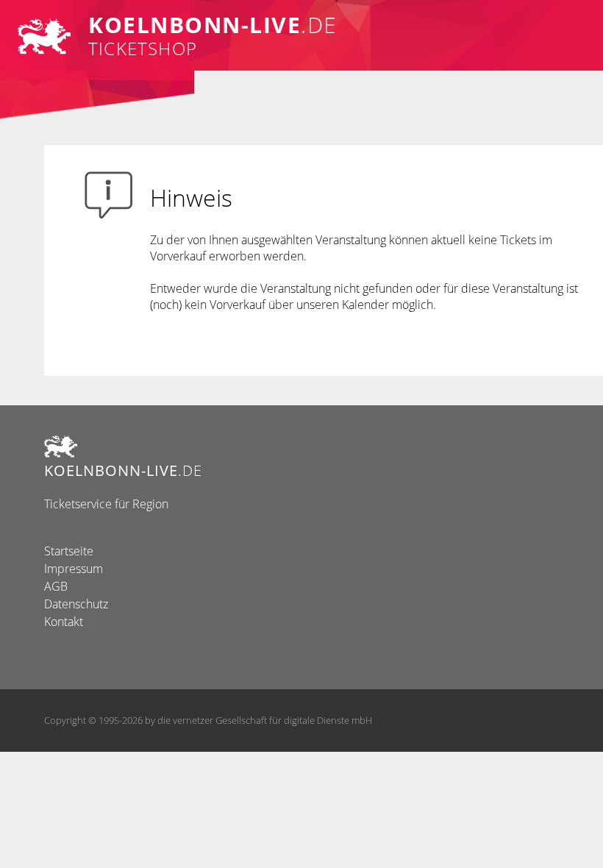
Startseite (68, 551)
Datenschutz (76, 604)
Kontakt (63, 621)
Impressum (73, 569)
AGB (56, 586)
